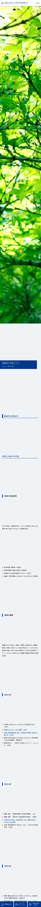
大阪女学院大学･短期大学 (14, 3)
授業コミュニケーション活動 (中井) (15, 730)
